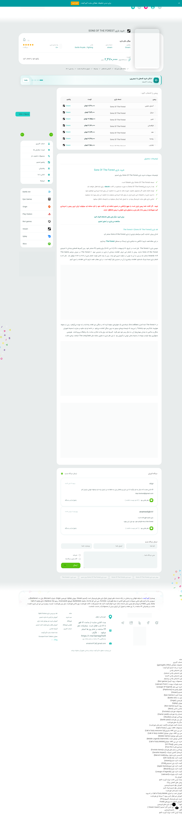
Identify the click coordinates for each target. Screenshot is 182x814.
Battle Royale (80, 47)
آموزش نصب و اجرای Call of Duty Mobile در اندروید (164, 793)
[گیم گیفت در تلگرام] (123, 622)
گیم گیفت (146, 598)
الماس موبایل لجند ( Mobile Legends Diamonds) (164, 738)
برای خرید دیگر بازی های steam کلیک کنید (109, 216)
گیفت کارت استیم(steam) (173, 760)
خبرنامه (75, 555)
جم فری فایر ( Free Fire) (173, 747)
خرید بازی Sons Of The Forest (121, 577)
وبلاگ (55, 639)
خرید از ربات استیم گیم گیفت (172, 667)
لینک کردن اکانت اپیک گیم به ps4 (170, 779)
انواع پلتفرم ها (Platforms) (172, 689)
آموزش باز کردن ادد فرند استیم (48, 617)
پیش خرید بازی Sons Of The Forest (147, 577)
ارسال (75, 565)
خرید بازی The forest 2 (69, 577)
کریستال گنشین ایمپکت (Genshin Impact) (167, 752)
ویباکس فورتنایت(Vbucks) (173, 717)
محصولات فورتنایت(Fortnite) (172, 711)
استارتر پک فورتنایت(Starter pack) (170, 714)
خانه (70, 613)
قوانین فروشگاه (67, 625)
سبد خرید (69, 617)
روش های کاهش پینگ (174, 782)
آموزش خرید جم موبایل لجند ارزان (47, 621)
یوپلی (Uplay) (177, 703)
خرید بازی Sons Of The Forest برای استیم (93, 577)
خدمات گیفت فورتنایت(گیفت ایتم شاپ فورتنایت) (165, 725)
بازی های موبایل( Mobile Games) (170, 736)
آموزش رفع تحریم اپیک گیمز (172, 788)
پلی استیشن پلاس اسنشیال (173, 673)
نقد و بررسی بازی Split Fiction (47, 613)
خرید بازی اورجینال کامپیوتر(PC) (171, 799)
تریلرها (42, 181)
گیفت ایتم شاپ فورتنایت (174, 790)
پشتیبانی (42, 168)
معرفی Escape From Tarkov (48, 636)
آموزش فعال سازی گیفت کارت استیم (46, 625)
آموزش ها (178, 777)
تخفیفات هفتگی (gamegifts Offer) (169, 665)
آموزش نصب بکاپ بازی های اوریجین (169, 804)
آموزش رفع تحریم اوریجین (173, 785)
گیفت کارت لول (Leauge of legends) (169, 771)
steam (109, 47)
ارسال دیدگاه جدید (69, 473)
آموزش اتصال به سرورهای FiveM (171, 801)
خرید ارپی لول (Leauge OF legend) (169, 687)
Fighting (90, 47)
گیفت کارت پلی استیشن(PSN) (171, 763)
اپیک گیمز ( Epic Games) (173, 695)
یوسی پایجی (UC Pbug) (173, 744)
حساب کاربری (40, 143)
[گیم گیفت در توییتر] (140, 622)
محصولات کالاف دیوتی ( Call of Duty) (169, 728)
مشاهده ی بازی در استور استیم (109, 221)
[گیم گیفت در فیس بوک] (148, 622)
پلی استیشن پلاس (176, 670)
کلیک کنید (75, 3)
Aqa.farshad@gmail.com (144, 493)
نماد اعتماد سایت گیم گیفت (49, 632)
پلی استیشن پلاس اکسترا (173, 676)
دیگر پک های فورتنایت (174, 722)
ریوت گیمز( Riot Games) (173, 706)
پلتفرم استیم (41, 162)
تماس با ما (41, 174)
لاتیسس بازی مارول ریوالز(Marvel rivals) (168, 755)
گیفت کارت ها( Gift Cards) (172, 758)
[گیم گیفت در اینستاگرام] (131, 622)
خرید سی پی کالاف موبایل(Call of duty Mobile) (165, 741)
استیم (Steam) (176, 692)
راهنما (26, 80)
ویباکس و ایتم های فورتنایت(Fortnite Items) (166, 749)
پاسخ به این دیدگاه (71, 500)
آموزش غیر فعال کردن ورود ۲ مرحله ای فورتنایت (166, 796)
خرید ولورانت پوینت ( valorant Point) (168, 684)
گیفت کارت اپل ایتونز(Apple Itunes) (169, 766)
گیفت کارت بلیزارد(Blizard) (173, 768)
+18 (57, 47)
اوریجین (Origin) (176, 700)
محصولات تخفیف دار (38, 156)
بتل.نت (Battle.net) (175, 697)
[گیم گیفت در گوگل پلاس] (157, 622)
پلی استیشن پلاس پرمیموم (173, 678)
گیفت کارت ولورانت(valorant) (171, 774)
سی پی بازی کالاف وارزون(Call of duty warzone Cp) (163, 730)
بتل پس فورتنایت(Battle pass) (171, 719)
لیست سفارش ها (39, 150)
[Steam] (128, 31)
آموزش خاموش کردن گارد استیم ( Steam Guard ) (164, 807)
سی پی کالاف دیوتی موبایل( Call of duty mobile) (165, 733)
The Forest (110, 241)
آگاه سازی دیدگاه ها (71, 559)
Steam (127, 47)
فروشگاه (69, 621)
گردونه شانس (53, 629)
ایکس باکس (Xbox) (175, 708)
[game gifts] (32, 7)
